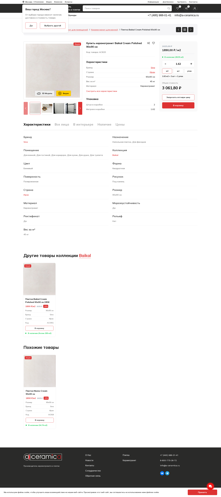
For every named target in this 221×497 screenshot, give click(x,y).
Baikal (115, 155)
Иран (152, 72)
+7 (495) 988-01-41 (169, 455)
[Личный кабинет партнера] (195, 8)
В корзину (178, 105)
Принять (202, 492)
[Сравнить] (148, 43)
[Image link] (45, 457)
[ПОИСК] (169, 8)
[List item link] (102, 455)
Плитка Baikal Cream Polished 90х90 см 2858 (37, 300)
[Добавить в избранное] (153, 43)
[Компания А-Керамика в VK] (162, 473)
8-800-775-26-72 (168, 460)
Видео (66, 93)
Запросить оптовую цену (178, 97)
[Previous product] (178, 29)
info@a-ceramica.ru (170, 465)
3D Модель (47, 93)
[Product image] (39, 279)
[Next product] (190, 29)
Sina (153, 67)
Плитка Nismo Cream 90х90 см (36, 392)
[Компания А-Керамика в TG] (167, 473)
